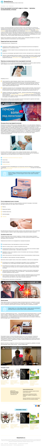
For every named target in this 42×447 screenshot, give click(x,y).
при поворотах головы (16, 57)
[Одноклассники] (37, 406)
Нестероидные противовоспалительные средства (12, 157)
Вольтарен (18, 167)
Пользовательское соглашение (23, 443)
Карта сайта (6, 443)
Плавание (4, 216)
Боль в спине (28, 30)
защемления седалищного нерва (17, 94)
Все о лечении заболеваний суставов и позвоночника (13, 2)
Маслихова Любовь (14, 392)
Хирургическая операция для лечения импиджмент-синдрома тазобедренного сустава (30, 395)
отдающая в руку (33, 57)
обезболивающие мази (10, 167)
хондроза (27, 93)
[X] (39, 406)
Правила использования (13, 443)
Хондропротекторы (6, 164)
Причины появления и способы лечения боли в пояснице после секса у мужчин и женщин (31, 399)
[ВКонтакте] (35, 406)
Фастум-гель (28, 167)
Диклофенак (22, 167)
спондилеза (31, 93)
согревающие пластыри (7, 168)
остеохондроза (22, 93)
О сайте (2, 443)
